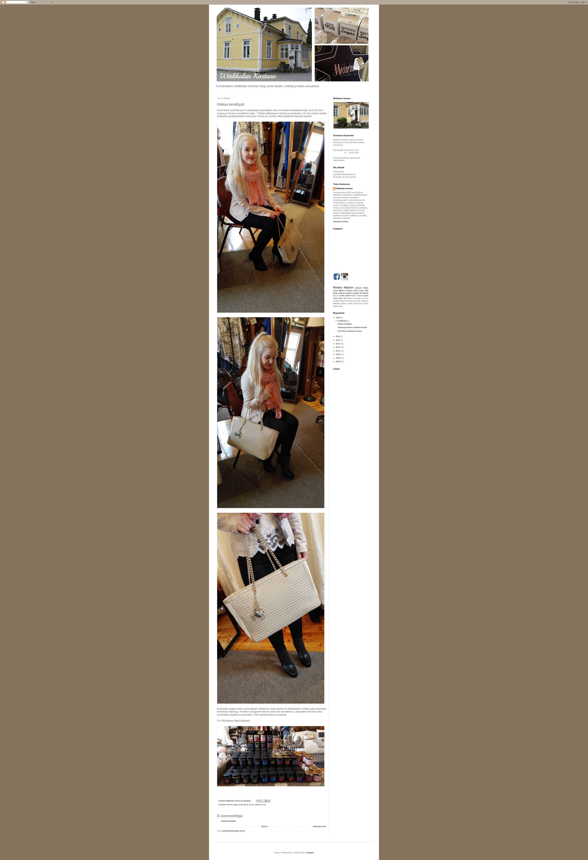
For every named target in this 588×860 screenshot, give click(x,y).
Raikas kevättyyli (345, 324)
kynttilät (365, 296)
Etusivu (264, 826)
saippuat (336, 306)
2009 (338, 358)
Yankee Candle (352, 303)
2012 (338, 347)
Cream (349, 290)
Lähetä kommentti (228, 821)
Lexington (336, 301)
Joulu (365, 287)
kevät (241, 805)
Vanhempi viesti (319, 826)
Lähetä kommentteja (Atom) (233, 831)
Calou (361, 291)
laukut (246, 805)
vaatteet (257, 805)
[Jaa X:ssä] (263, 800)
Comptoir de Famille (359, 293)
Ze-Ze (263, 805)
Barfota (349, 298)
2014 (338, 340)
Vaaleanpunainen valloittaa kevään (352, 327)
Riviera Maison (343, 287)
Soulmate (357, 301)
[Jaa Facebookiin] (266, 800)
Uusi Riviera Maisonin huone (350, 331)
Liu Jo (251, 805)
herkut (229, 805)
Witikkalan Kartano (344, 188)
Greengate (356, 298)
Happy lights (338, 298)
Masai (343, 301)
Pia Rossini (349, 301)
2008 (338, 362)
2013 (338, 344)
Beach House (356, 296)
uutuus (358, 287)
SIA (344, 298)
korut (355, 290)
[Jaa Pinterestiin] (269, 800)
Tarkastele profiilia (340, 222)
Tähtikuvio (364, 301)
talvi (341, 306)
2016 (338, 318)
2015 (338, 336)
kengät (235, 805)
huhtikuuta (342, 321)
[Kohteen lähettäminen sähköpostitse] (257, 800)
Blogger (310, 853)
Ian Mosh (364, 298)
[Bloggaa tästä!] (260, 800)
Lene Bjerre (339, 290)
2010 (338, 354)
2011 (338, 351)
